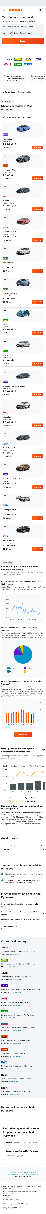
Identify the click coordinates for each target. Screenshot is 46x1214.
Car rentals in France (13, 1174)
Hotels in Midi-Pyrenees (14, 1156)
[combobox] (9, 21)
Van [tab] (36, 766)
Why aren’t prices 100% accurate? (16, 1207)
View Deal (37, 147)
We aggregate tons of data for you (16, 1203)
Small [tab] (5, 766)
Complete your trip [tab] (12, 1142)
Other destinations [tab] (30, 1142)
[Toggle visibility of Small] (10, 668)
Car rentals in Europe (30, 1172)
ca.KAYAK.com (11, 1172)
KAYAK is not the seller (12, 1199)
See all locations (15, 954)
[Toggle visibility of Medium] (28, 668)
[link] (23, 734)
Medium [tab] (14, 766)
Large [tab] (23, 766)
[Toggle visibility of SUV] (10, 671)
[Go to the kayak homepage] (15, 10)
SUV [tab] (30, 766)
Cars (19, 1172)
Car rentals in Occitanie (29, 1174)
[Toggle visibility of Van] (26, 671)
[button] (3, 9)
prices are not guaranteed (11, 1193)
